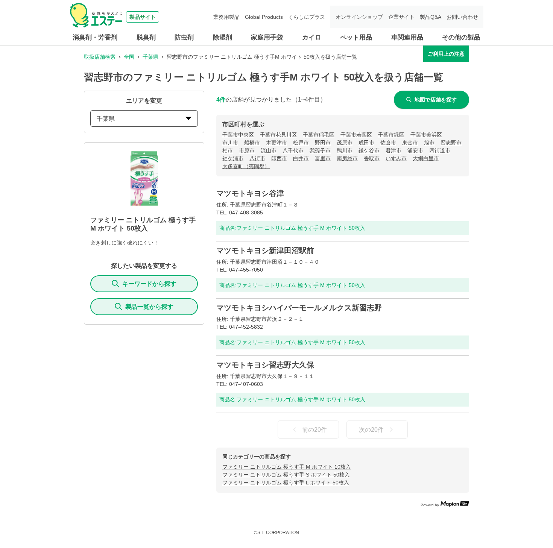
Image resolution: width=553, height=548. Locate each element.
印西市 (279, 158)
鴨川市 (344, 150)
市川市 (230, 143)
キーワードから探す (149, 284)
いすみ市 (396, 158)
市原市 (247, 150)
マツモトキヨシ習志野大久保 (265, 365)
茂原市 (344, 143)
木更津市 (276, 143)
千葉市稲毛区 (318, 135)
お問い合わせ (462, 17)
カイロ (311, 37)
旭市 (429, 143)
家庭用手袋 (267, 37)
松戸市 (301, 143)
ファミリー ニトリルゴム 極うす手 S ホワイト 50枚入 (286, 475)
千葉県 (150, 57)
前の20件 (314, 430)
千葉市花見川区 (278, 135)
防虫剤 (184, 37)
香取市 (372, 158)
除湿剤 (222, 37)
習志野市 (451, 143)
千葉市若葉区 (356, 135)
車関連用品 (407, 37)
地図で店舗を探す (436, 100)
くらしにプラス (306, 17)
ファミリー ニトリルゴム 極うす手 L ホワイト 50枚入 (285, 483)
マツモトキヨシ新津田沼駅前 (265, 250)
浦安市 (415, 150)
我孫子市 (320, 150)
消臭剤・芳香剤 (95, 37)
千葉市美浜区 (426, 135)
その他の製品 (461, 37)
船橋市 (252, 143)
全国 (129, 57)
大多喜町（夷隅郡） (246, 166)
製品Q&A (430, 17)
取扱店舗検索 (99, 57)
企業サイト (401, 17)
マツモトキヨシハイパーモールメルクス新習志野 (299, 308)
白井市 (301, 158)
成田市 (366, 143)
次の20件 (371, 430)
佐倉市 (388, 143)
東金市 (410, 143)
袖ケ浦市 (232, 158)
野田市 (323, 143)
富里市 (323, 158)
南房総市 (347, 158)
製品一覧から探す (149, 307)
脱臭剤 (146, 37)
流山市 (268, 150)
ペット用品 (356, 37)
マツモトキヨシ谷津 (250, 193)
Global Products (264, 17)
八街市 (257, 158)
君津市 (393, 150)
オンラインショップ (359, 17)
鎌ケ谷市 (369, 150)
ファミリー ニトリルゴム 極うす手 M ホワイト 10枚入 (286, 467)
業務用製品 (226, 17)
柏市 (227, 150)
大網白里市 (426, 158)
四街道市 (439, 150)
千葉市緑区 (391, 135)
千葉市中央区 (238, 135)
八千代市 (293, 150)
